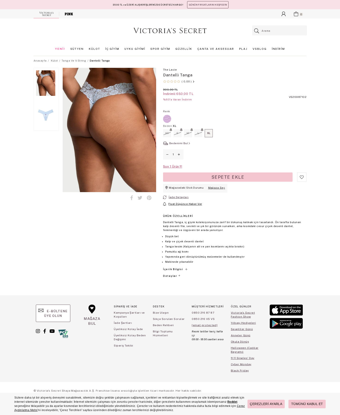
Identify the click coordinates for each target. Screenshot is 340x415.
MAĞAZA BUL (92, 320)
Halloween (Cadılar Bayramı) (245, 349)
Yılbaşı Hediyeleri (243, 323)
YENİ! (60, 48)
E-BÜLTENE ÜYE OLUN (56, 313)
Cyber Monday (241, 364)
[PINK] (68, 14)
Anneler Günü (240, 335)
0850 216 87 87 (203, 312)
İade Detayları (179, 197)
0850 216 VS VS (203, 319)
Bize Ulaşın (161, 312)
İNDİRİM (278, 48)
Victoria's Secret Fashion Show (243, 314)
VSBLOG (260, 48)
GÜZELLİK (183, 48)
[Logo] (170, 30)
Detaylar (170, 276)
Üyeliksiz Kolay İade (128, 329)
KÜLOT (94, 48)
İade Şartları (123, 323)
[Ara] (257, 30)
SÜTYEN (77, 48)
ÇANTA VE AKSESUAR (215, 48)
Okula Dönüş (240, 341)
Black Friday (240, 370)
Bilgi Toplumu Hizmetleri (163, 333)
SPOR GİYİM (160, 48)
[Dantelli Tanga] (167, 119)
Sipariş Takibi (123, 345)
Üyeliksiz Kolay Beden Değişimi (130, 337)
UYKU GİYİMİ (134, 48)
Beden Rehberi (163, 325)
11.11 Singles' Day (242, 358)
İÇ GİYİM (112, 48)
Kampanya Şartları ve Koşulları (129, 314)
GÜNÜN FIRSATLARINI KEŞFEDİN (208, 4)
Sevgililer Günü (242, 329)
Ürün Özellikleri (178, 216)
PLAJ (243, 48)
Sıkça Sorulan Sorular (169, 319)
